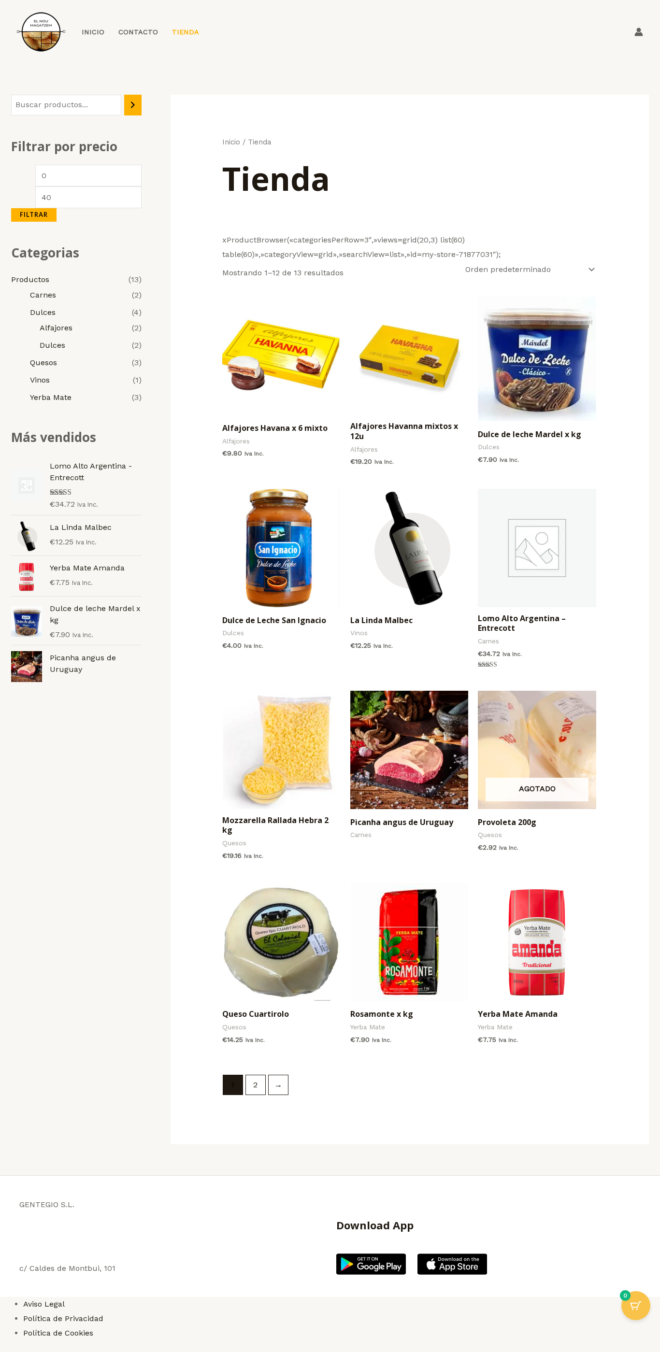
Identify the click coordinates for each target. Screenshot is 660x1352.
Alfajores (56, 327)
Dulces (43, 312)
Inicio (231, 142)
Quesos (43, 362)
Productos (30, 279)
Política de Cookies (58, 1333)
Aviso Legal (44, 1304)
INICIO (93, 32)
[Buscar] (133, 105)
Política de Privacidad (63, 1318)
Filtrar (34, 214)
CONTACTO (138, 32)
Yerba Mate (51, 397)
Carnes (43, 294)
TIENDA (185, 32)
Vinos (40, 379)
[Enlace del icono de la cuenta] (638, 32)
